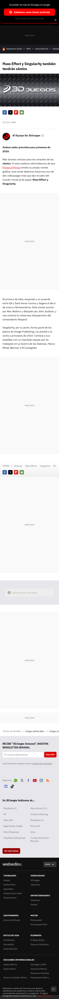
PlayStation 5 (9, 808)
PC (54, 465)
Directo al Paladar (11, 920)
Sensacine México (39, 969)
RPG (29, 48)
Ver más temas (11, 851)
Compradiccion (10, 948)
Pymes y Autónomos (40, 944)
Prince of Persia (11, 167)
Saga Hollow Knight (12, 826)
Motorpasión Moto (39, 924)
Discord (5, 785)
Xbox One (8, 820)
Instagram (41, 779)
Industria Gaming (39, 814)
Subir (47, 864)
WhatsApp (15, 779)
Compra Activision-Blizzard (40, 839)
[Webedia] (12, 866)
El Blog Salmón (37, 940)
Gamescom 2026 (14, 48)
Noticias (18, 465)
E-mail (22, 112)
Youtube (34, 779)
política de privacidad (42, 763)
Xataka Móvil (9, 884)
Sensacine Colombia (40, 973)
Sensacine (35, 900)
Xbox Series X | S (39, 808)
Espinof (34, 904)
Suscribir (50, 754)
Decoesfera (8, 944)
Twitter (10, 112)
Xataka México (10, 964)
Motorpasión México (40, 977)
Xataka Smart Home (12, 893)
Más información (44, 995)
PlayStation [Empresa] (14, 837)
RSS (47, 779)
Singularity (45, 465)
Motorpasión (36, 920)
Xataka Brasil (9, 969)
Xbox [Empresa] (11, 832)
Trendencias (8, 940)
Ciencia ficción (41, 48)
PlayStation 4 (37, 820)
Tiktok (12, 785)
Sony (33, 832)
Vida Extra (35, 884)
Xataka (6, 880)
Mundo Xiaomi (9, 897)
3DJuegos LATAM (38, 964)
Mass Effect (31, 465)
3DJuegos (35, 880)
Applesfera (8, 889)
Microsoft (35, 826)
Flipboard (16, 112)
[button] (28, 135)
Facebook (5, 112)
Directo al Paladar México (15, 977)
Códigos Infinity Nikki (35, 731)
